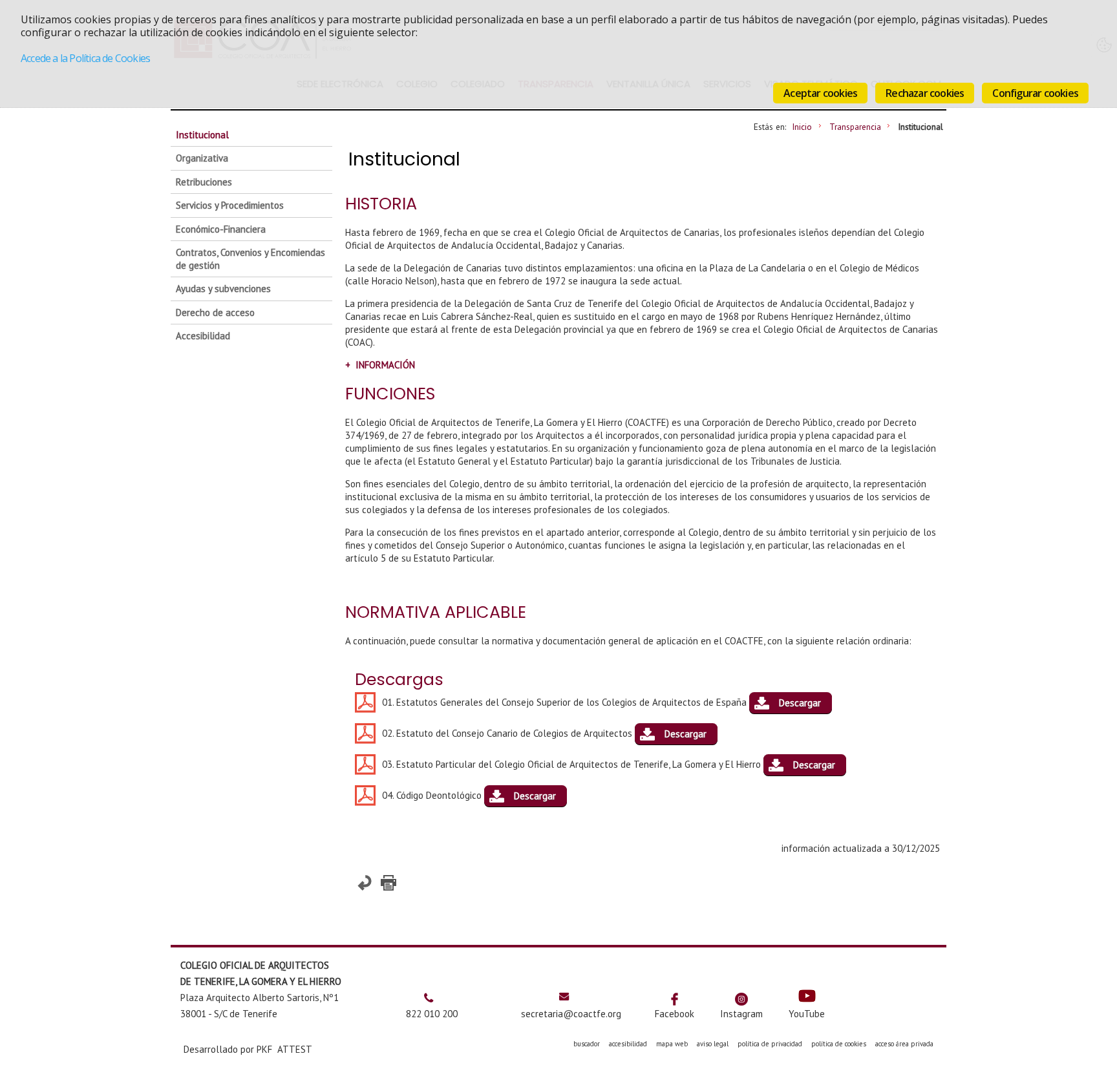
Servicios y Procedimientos (230, 205)
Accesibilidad (203, 336)
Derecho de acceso (215, 312)
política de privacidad (770, 1043)
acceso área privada (904, 1043)
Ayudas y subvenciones (223, 288)
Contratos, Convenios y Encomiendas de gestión (250, 258)
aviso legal (713, 1043)
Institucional (202, 135)
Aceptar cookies (820, 93)
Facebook (674, 1014)
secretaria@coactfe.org (571, 1014)
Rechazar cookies (925, 93)
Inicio (802, 126)
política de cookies (838, 1043)
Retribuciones (204, 182)
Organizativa (202, 158)
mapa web (672, 1043)
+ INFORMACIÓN (380, 365)
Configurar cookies (1035, 93)
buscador (586, 1043)
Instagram (741, 1014)
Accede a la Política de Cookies (85, 58)
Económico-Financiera (221, 229)
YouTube (807, 1014)
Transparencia (855, 126)
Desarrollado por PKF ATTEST (248, 1049)
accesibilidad (628, 1043)
